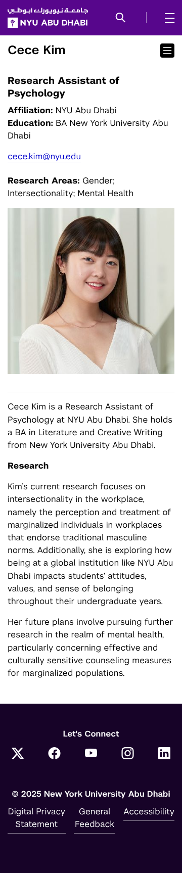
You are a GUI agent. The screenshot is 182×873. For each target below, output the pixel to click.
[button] (120, 18)
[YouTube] (91, 754)
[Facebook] (54, 754)
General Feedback (94, 818)
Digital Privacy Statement (37, 818)
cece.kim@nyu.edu (44, 156)
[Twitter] (18, 754)
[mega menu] (166, 17)
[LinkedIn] (164, 754)
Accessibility (148, 811)
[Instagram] (128, 754)
